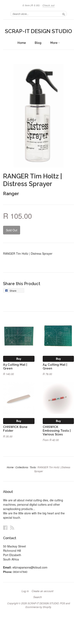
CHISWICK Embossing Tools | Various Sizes (57, 430)
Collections (21, 467)
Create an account (42, 591)
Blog (38, 42)
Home (21, 42)
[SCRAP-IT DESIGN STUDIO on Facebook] (5, 527)
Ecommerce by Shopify (38, 607)
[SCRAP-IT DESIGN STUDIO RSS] (12, 527)
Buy (18, 359)
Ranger (11, 193)
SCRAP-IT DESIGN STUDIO (38, 31)
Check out (49, 5)
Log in (25, 591)
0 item (31, 5)
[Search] (63, 13)
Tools (33, 467)
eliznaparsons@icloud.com (30, 567)
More (54, 42)
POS (62, 603)
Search (37, 597)
